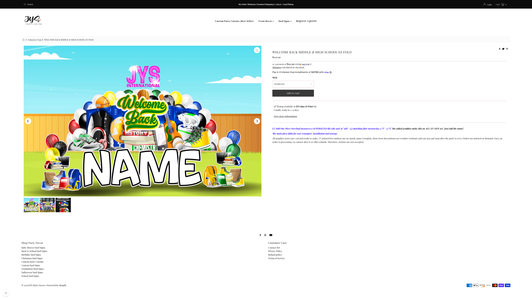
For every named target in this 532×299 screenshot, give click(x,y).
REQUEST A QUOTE (306, 21)
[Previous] (28, 121)
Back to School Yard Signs (34, 251)
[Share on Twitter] (503, 48)
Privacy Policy (275, 251)
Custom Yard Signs (30, 265)
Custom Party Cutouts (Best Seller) (234, 21)
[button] (389, 64)
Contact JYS (274, 247)
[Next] (257, 121)
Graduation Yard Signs (32, 268)
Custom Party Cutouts (32, 261)
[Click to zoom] (257, 50)
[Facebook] (260, 235)
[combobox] (103, 4)
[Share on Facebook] (500, 48)
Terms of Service (276, 258)
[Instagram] (265, 235)
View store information (285, 116)
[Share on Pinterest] (507, 48)
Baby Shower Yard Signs (33, 247)
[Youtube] (270, 235)
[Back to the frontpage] (24, 39)
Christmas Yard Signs (32, 258)
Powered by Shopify (56, 285)
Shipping (276, 67)
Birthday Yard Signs (31, 254)
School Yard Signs (30, 275)
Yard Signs (284, 21)
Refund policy (275, 254)
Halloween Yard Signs (32, 272)
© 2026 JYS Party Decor (33, 285)
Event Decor (266, 21)
